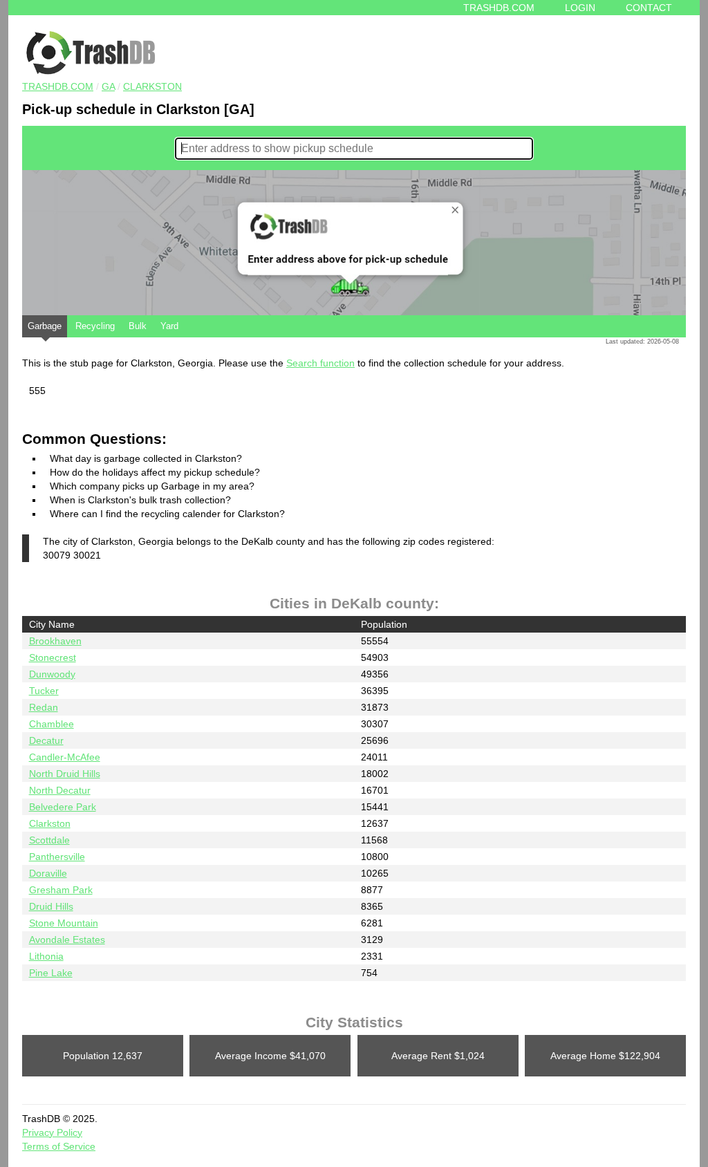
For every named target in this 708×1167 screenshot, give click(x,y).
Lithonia (46, 956)
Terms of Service (58, 1146)
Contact (649, 7)
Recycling (95, 326)
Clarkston (152, 86)
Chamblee (51, 723)
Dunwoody (52, 674)
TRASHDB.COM (57, 86)
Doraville (48, 873)
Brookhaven (55, 640)
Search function (320, 362)
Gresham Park (61, 889)
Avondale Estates (67, 939)
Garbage (45, 326)
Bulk (138, 326)
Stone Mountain (63, 922)
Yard (169, 326)
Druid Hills (51, 906)
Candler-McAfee (64, 757)
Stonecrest (52, 657)
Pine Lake (51, 972)
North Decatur (60, 790)
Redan (43, 707)
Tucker (44, 690)
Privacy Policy (52, 1132)
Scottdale (49, 840)
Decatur (46, 740)
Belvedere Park (62, 806)
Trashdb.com (498, 7)
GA (108, 86)
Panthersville (57, 856)
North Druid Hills (64, 773)
